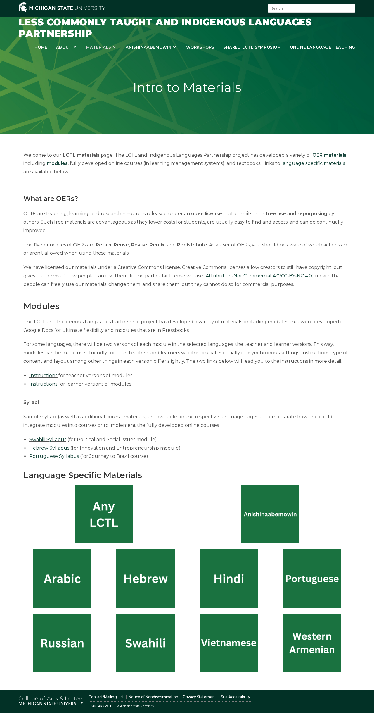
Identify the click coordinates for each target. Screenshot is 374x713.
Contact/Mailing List (106, 697)
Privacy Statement (199, 697)
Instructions (43, 375)
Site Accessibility (235, 697)
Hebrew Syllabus (49, 448)
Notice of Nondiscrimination (153, 697)
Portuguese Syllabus (54, 456)
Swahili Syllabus (47, 439)
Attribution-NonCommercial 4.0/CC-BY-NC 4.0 (259, 276)
